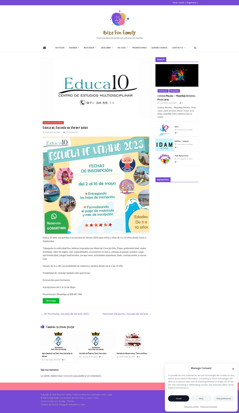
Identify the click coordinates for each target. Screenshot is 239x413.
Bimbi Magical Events (181, 156)
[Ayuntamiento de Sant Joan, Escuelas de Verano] (59, 333)
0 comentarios (71, 132)
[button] (233, 369)
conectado (68, 376)
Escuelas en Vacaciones (53, 122)
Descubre (106, 47)
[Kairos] (164, 125)
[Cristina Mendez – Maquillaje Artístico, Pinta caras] (176, 65)
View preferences (223, 398)
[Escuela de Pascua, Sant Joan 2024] (96, 333)
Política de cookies (191, 407)
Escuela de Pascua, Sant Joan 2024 (92, 353)
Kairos (177, 127)
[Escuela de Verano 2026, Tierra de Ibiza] (133, 333)
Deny (201, 398)
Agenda (73, 47)
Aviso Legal (107, 394)
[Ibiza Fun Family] (44, 48)
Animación (163, 91)
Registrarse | (192, 2)
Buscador (89, 47)
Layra (82, 404)
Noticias (59, 47)
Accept (178, 398)
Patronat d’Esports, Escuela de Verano (127, 313)
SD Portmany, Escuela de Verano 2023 (65, 313)
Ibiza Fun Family (119, 32)
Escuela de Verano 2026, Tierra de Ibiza (132, 353)
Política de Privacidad (208, 407)
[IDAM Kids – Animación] (164, 140)
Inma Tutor (80, 398)
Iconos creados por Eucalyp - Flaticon (57, 401)
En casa (122, 47)
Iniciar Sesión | (179, 2)
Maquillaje (175, 91)
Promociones (139, 47)
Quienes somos (159, 47)
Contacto (177, 47)
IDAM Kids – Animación (182, 141)
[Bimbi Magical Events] (164, 154)
